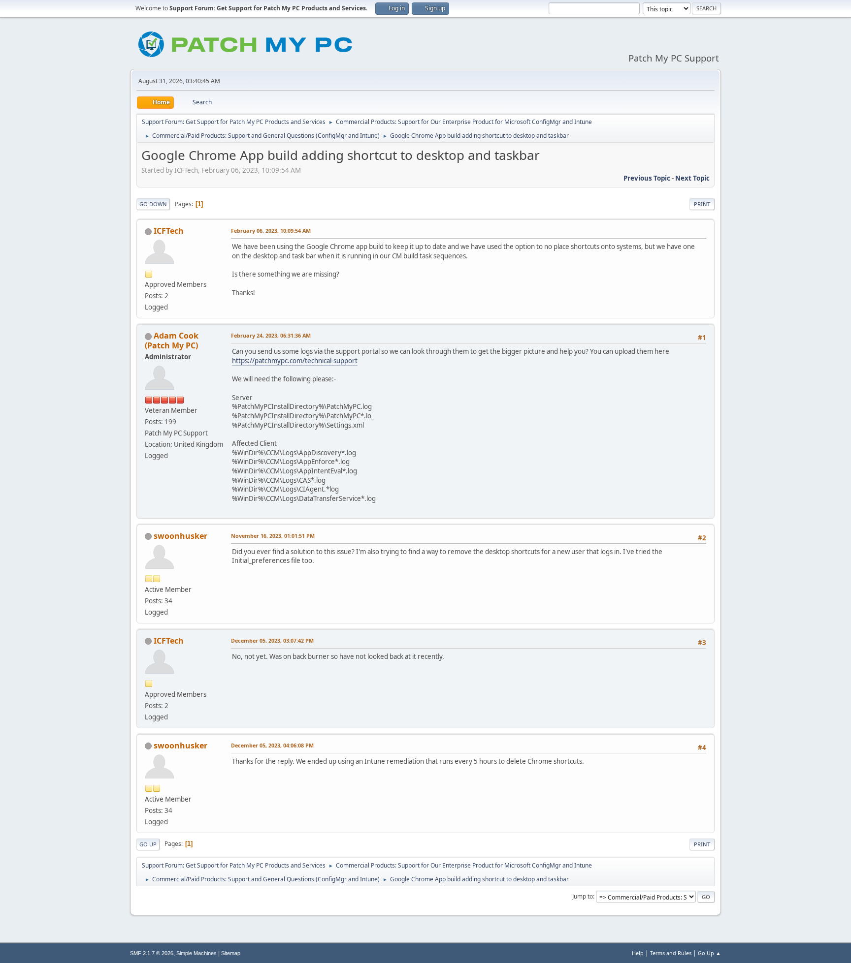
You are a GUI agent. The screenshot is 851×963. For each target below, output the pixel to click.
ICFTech (169, 230)
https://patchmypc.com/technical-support (295, 360)
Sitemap (230, 953)
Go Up (148, 844)
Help (638, 953)
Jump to (582, 896)
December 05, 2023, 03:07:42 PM (272, 640)
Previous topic (646, 178)
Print (702, 204)
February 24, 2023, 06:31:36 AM (271, 335)
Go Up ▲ (709, 953)
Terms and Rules (670, 953)
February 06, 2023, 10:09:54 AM (271, 230)
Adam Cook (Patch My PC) (171, 340)
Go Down (153, 204)
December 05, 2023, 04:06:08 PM (272, 745)
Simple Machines (196, 953)
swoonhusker (180, 535)
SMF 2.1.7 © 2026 (151, 953)
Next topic (692, 178)
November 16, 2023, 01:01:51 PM (273, 535)
